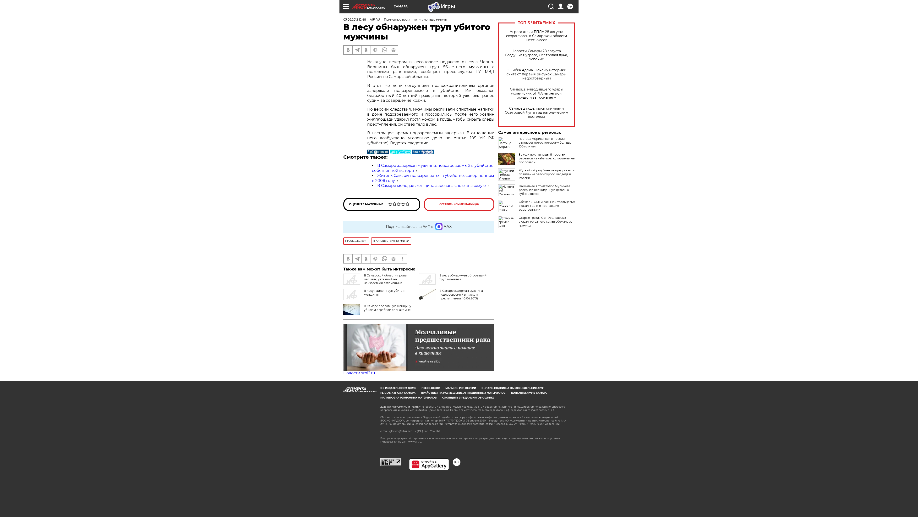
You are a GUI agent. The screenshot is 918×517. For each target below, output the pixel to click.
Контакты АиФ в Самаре (529, 392)
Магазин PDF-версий (460, 388)
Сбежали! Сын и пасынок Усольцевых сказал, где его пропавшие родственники (547, 205)
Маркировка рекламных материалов (408, 397)
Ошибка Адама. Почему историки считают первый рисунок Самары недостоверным (536, 74)
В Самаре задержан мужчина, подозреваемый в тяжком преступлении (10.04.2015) (461, 294)
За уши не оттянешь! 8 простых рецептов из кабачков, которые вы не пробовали (546, 158)
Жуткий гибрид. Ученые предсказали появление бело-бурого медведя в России (546, 174)
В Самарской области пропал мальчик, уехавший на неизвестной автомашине (386, 279)
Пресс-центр (430, 388)
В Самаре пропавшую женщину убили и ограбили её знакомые (387, 308)
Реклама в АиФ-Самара (397, 392)
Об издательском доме (398, 388)
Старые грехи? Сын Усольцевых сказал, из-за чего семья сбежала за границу (545, 221)
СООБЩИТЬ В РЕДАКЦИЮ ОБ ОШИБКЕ (468, 397)
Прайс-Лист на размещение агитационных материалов (463, 392)
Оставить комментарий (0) (459, 204)
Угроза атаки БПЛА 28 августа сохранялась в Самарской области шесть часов (536, 36)
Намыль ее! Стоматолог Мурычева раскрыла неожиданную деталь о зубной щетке (544, 190)
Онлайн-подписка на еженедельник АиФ (512, 388)
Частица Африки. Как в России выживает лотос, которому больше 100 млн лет (545, 142)
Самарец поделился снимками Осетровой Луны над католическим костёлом (536, 113)
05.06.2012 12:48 (354, 19)
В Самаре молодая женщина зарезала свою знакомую (431, 185)
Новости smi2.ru (359, 373)
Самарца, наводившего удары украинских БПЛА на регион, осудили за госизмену (536, 93)
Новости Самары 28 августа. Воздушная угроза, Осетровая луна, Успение (536, 55)
